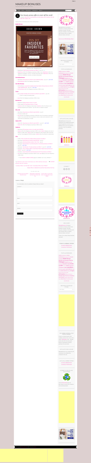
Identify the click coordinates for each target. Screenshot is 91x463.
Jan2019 (18, 16)
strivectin (62, 93)
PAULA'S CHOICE (61, 88)
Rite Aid (52, 17)
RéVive (68, 90)
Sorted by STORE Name (66, 247)
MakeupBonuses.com (63, 225)
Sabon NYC (22, 18)
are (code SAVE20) (31, 112)
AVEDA (68, 71)
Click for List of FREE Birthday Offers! (66, 38)
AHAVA (60, 71)
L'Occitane (61, 83)
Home (19, 10)
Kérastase (72, 81)
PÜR (66, 90)
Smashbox (26, 163)
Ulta (29, 18)
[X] (90, 234)
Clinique (61, 78)
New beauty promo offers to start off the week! (36, 15)
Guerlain (64, 81)
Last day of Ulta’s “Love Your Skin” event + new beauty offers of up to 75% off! (31, 165)
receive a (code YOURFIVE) (33, 129)
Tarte (69, 93)
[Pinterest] (90, 229)
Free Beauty (34, 10)
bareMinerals (61, 73)
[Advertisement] (66, 107)
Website (18, 208)
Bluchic (35, 446)
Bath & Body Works (67, 73)
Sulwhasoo (65, 93)
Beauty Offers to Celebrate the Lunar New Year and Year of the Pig (40, 167)
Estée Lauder (24, 161)
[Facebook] (90, 227)
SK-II (68, 91)
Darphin (66, 78)
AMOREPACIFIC (64, 71)
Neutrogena (45, 161)
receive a (30, 102)
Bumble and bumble (64, 76)
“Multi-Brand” (64, 339)
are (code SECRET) (31, 123)
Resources (28, 10)
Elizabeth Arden (66, 80)
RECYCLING (64, 382)
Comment (19, 186)
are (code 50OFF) (32, 93)
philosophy (17, 163)
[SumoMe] (90, 235)
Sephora (26, 18)
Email (18, 203)
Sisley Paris (64, 91)
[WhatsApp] (90, 232)
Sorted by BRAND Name (66, 245)
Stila (59, 93)
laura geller (63, 85)
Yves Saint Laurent (69, 95)
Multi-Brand (41, 161)
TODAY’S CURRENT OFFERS (27, 157)
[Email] (90, 231)
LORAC (37, 161)
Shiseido (60, 91)
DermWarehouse (33, 17)
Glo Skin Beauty (40, 17)
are (31, 70)
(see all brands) (66, 280)
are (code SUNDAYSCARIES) (33, 79)
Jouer (45, 17)
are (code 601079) (31, 140)
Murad (69, 270)
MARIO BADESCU (64, 86)
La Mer (64, 83)
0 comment (52, 161)
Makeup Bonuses (28, 4)
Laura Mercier (68, 85)
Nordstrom (48, 17)
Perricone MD (66, 88)
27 (17, 15)
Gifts (23, 10)
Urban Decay (63, 95)
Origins (72, 87)
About (40, 10)
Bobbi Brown (27, 17)
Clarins (71, 76)
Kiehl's (67, 81)
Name (18, 198)
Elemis (69, 78)
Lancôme (70, 83)
